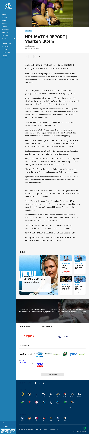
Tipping (5, 35)
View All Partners (52, 374)
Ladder (4, 23)
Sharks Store (6, 52)
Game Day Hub (6, 43)
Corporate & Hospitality (5, 56)
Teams (4, 26)
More (4, 38)
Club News (28, 31)
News (4, 14)
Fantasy (5, 32)
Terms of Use (22, 429)
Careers (36, 429)
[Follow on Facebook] (35, 383)
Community (6, 29)
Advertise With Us (54, 429)
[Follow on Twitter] (39, 383)
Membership (6, 46)
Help (41, 429)
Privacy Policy (29, 429)
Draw (4, 20)
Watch (4, 17)
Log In (6, 426)
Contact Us (45, 429)
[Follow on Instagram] (43, 383)
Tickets (4, 49)
